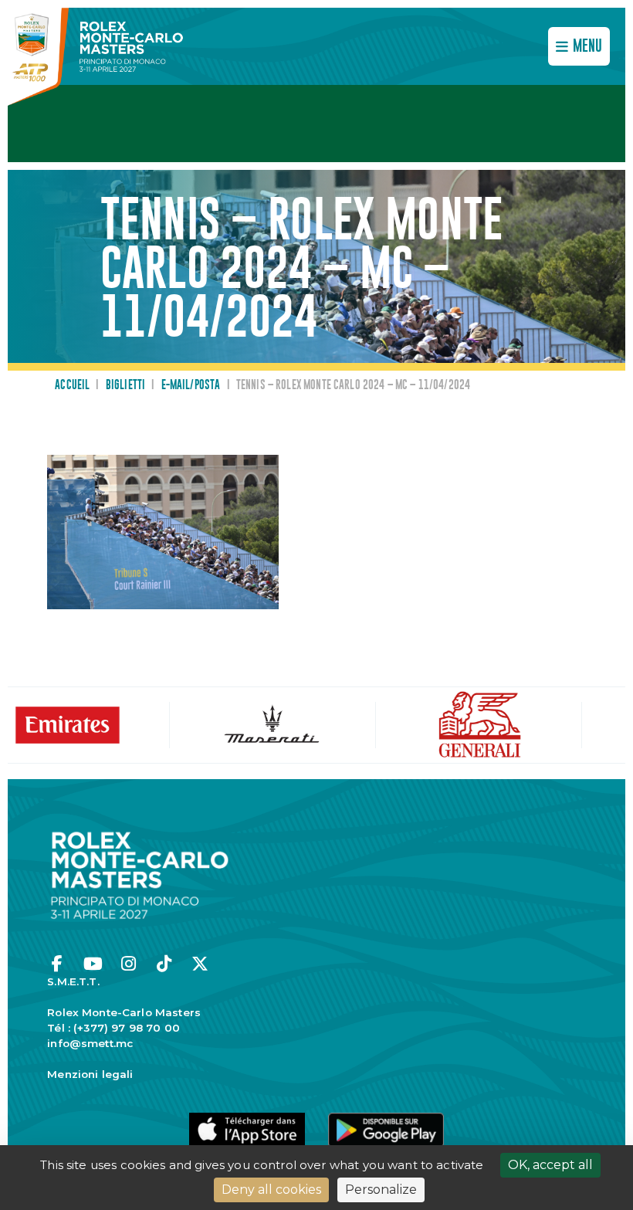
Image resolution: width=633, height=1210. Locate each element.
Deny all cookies (271, 1189)
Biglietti (125, 385)
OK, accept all (550, 1164)
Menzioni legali (90, 1074)
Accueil (72, 385)
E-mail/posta (191, 385)
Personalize (381, 1189)
